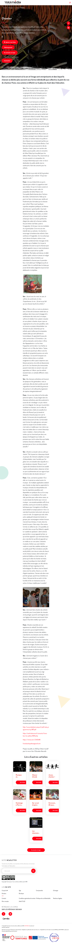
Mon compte (5, 901)
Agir (20, 890)
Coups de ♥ (5, 890)
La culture (16, 7)
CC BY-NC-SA (26, 925)
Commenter (7, 60)
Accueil (5, 7)
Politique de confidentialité (43, 898)
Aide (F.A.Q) (22, 901)
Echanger (11, 7)
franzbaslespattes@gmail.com (32, 743)
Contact (4, 898)
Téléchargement (8, 47)
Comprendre (39, 890)
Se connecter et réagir (9, 52)
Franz (3, 23)
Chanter (23, 7)
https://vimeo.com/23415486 (31, 740)
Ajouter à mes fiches (11, 42)
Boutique (21, 893)
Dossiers (4, 893)
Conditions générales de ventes (27, 898)
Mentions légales (57, 898)
